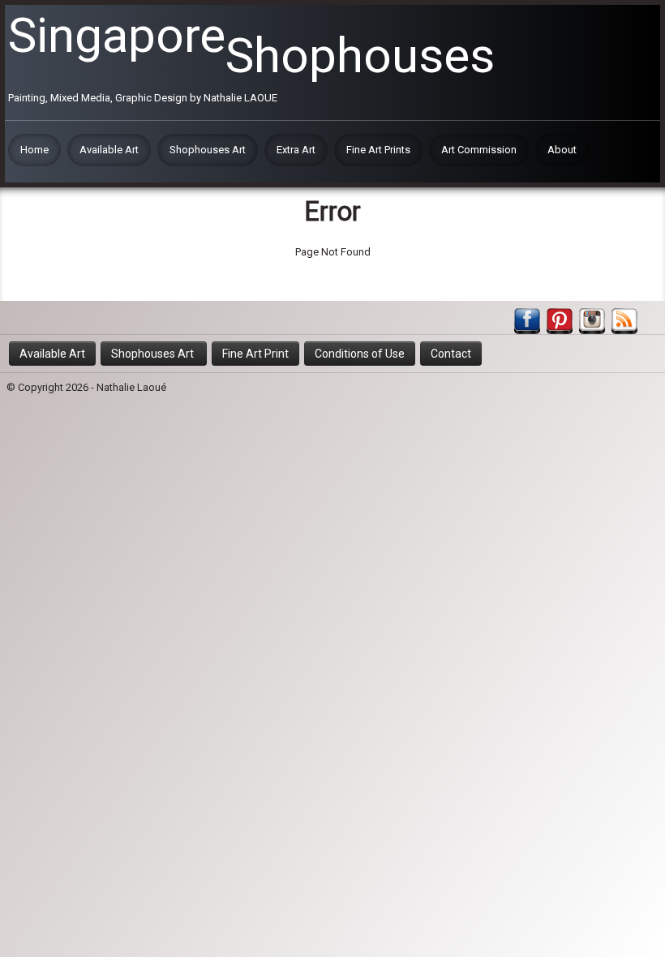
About (562, 150)
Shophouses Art (207, 150)
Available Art (109, 150)
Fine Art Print (255, 353)
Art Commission (479, 150)
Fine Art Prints (378, 150)
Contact (451, 353)
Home (34, 150)
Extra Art (296, 150)
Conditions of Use (360, 353)
